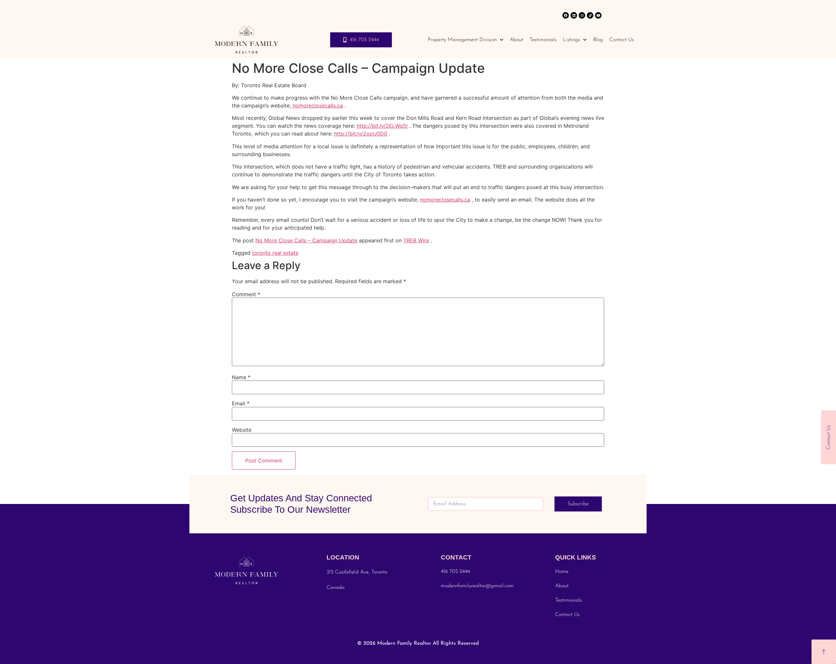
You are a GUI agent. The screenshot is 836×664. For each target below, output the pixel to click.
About (516, 39)
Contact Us (621, 39)
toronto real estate (275, 253)
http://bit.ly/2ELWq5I (382, 125)
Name (241, 377)
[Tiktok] (590, 15)
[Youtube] (598, 15)
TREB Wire (416, 240)
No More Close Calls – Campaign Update (306, 240)
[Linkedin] (574, 15)
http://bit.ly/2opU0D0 (360, 133)
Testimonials (543, 39)
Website (241, 429)
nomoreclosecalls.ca (318, 105)
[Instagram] (582, 15)
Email (240, 403)
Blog (598, 39)
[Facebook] (565, 15)
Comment (246, 294)
